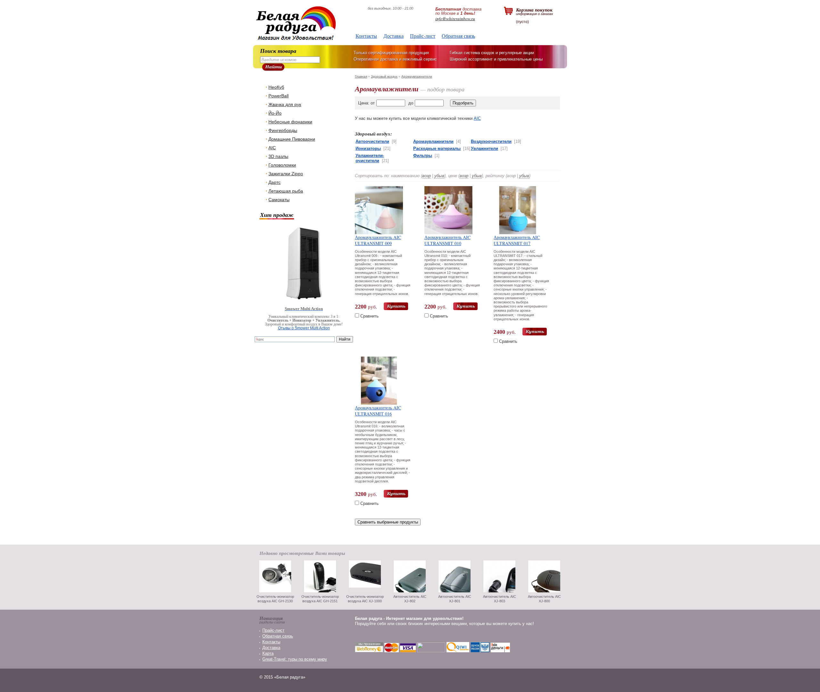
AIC (272, 147)
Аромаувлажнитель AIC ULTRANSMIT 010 (447, 240)
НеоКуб (276, 87)
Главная (361, 76)
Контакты (366, 35)
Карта (268, 653)
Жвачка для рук (284, 104)
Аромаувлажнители (416, 76)
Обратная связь (458, 35)
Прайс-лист (422, 35)
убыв (439, 175)
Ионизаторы (368, 148)
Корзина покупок (534, 11)
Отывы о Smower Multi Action (304, 328)
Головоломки (282, 165)
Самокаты (279, 199)
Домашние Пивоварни (291, 139)
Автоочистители (372, 141)
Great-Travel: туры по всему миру (294, 659)
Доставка (393, 35)
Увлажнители (484, 148)
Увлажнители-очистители (370, 158)
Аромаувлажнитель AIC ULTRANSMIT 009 (378, 240)
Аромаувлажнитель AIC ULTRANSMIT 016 (378, 411)
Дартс (274, 182)
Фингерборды (282, 130)
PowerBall (278, 95)
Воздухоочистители (491, 141)
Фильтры (422, 155)
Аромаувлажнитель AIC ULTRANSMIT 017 (517, 240)
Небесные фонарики (290, 121)
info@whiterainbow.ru (455, 18)
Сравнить (369, 316)
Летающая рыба (285, 191)
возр (426, 175)
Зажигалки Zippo (285, 173)
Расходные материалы (437, 148)
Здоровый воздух (384, 76)
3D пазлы (278, 156)
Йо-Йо (275, 113)
